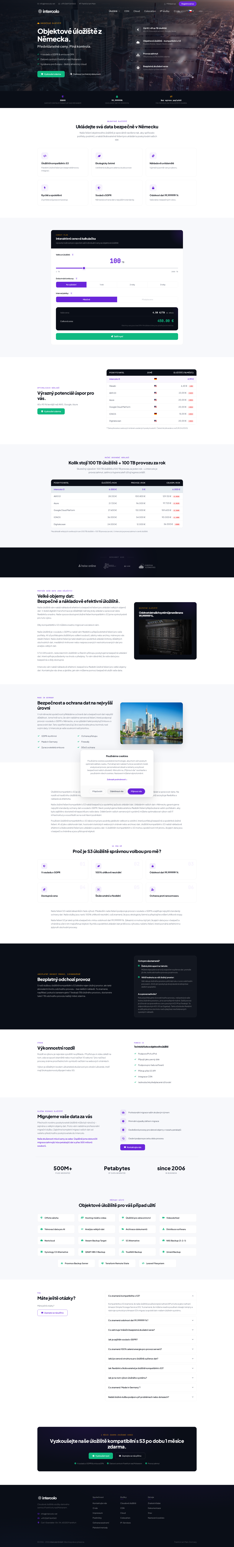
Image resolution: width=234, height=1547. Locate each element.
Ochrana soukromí (101, 1522)
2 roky (132, 284)
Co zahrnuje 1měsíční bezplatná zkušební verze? (131, 1330)
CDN (126, 11)
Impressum (98, 1513)
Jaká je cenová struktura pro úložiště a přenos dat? (133, 1358)
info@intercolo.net (49, 1514)
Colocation (150, 11)
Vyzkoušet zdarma (52, 74)
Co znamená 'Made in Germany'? (124, 1387)
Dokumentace (154, 1508)
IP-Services (125, 1522)
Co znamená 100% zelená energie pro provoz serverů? (135, 1349)
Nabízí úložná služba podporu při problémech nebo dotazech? (138, 1397)
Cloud (137, 11)
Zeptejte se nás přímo (54, 1312)
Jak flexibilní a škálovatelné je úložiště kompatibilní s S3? (136, 1368)
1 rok (102, 284)
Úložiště (113, 11)
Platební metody (100, 1527)
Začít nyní (118, 336)
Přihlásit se (171, 4)
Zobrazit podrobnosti (117, 779)
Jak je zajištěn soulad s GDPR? (123, 1339)
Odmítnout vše (116, 791)
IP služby (165, 11)
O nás (177, 11)
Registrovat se (187, 4)
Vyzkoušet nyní (102, 1456)
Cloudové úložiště (128, 1503)
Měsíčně (86, 299)
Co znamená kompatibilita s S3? (124, 1295)
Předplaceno (147, 299)
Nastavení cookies (156, 1518)
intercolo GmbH (56, 1542)
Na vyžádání (71, 284)
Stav (150, 1513)
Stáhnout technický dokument (87, 74)
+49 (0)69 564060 (49, 1518)
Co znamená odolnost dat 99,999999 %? (128, 1320)
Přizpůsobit (97, 791)
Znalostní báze (154, 1503)
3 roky (162, 284)
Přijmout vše (136, 791)
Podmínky (97, 1518)
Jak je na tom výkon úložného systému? (127, 1377)
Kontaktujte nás (134, 1147)
